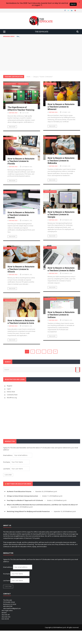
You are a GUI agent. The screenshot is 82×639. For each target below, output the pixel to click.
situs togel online (7, 610)
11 (49, 351)
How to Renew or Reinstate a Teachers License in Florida (21, 161)
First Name (6, 462)
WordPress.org (12, 398)
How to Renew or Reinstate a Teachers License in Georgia (61, 214)
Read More (12, 126)
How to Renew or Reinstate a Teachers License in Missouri (61, 107)
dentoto (4, 613)
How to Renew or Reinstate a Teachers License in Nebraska (61, 160)
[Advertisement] (41, 55)
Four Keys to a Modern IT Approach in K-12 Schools (25, 500)
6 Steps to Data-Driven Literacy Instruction (22, 496)
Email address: (8, 455)
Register (9, 386)
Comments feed (12, 395)
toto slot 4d (5, 619)
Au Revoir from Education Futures (19, 491)
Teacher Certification (10, 84)
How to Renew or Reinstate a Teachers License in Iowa (21, 321)
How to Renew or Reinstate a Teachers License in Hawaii (21, 215)
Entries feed (11, 392)
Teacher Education (23, 84)
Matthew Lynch (13, 113)
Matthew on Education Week (19, 484)
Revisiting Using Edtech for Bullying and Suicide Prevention (28, 511)
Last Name (6, 469)
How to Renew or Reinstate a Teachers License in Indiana (61, 314)
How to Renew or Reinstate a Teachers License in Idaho (61, 269)
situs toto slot (6, 617)
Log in (9, 389)
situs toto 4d (6, 615)
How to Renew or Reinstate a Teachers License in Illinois (21, 269)
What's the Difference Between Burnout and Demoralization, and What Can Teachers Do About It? (42, 505)
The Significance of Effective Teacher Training (21, 108)
